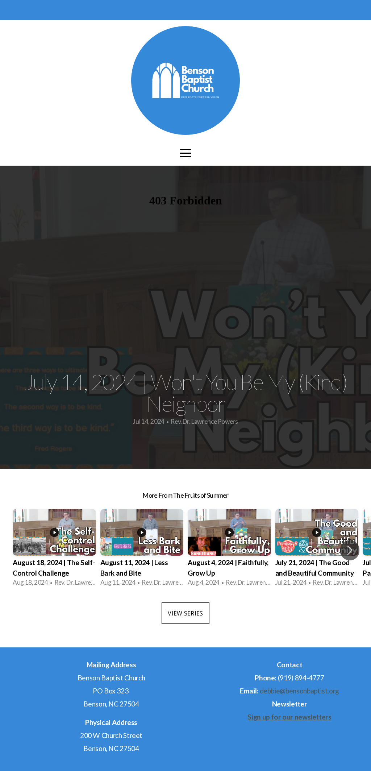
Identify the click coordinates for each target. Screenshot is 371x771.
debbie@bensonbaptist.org (299, 691)
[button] (350, 550)
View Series (185, 613)
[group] (54, 550)
